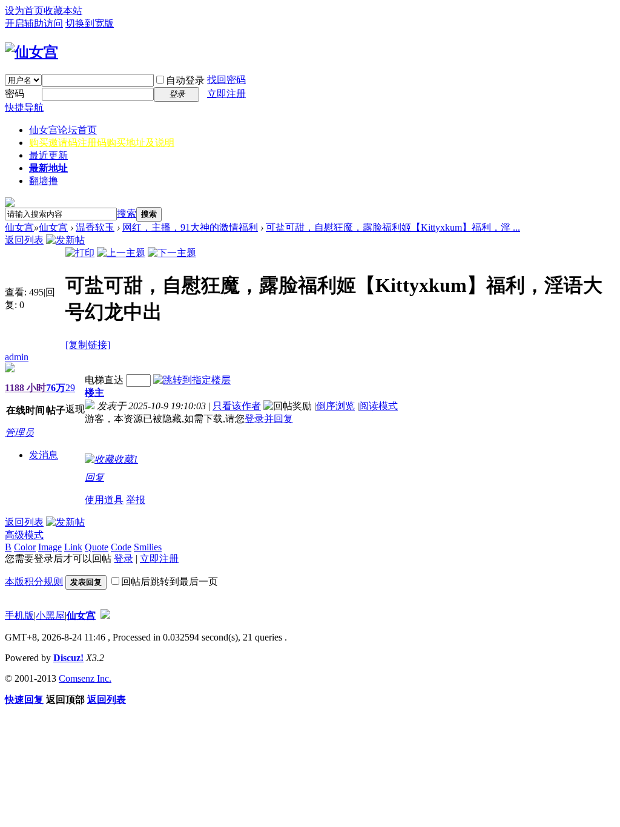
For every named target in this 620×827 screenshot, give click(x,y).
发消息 (43, 455)
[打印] (79, 253)
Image (50, 547)
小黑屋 (50, 615)
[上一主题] (121, 253)
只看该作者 (237, 406)
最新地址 (48, 168)
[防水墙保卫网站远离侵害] (105, 615)
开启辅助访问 (34, 23)
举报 (135, 500)
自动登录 (185, 80)
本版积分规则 (34, 581)
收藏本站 (63, 10)
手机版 (19, 615)
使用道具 (104, 500)
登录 (123, 558)
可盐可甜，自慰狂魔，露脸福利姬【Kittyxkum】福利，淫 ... (393, 227)
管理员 (19, 432)
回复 (94, 477)
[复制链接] (87, 345)
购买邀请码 (101, 142)
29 (70, 388)
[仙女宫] (31, 52)
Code (121, 547)
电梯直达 (104, 380)
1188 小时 (25, 388)
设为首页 (24, 10)
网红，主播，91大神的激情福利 (190, 227)
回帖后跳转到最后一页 (169, 581)
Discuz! (68, 658)
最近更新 (48, 155)
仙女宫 (63, 130)
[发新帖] (65, 240)
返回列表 (24, 240)
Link (73, 547)
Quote (96, 547)
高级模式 (24, 535)
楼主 (94, 392)
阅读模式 (378, 406)
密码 (14, 93)
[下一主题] (172, 253)
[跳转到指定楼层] (192, 380)
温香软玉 (95, 227)
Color (25, 547)
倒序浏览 (335, 406)
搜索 (126, 213)
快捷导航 (24, 107)
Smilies (148, 547)
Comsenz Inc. (85, 678)
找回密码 (226, 79)
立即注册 (226, 93)
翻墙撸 (43, 181)
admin (16, 357)
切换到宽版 (89, 23)
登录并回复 (269, 419)
